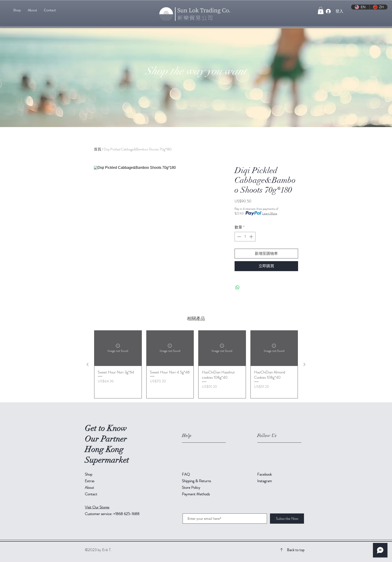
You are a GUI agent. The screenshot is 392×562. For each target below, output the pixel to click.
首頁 (97, 149)
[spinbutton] (245, 236)
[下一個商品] (304, 364)
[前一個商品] (87, 364)
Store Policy (191, 487)
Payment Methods (196, 494)
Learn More (269, 213)
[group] (196, 364)
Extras (89, 480)
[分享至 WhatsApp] (237, 287)
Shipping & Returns (197, 480)
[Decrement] (238, 236)
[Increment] (251, 236)
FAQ (186, 474)
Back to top (295, 549)
